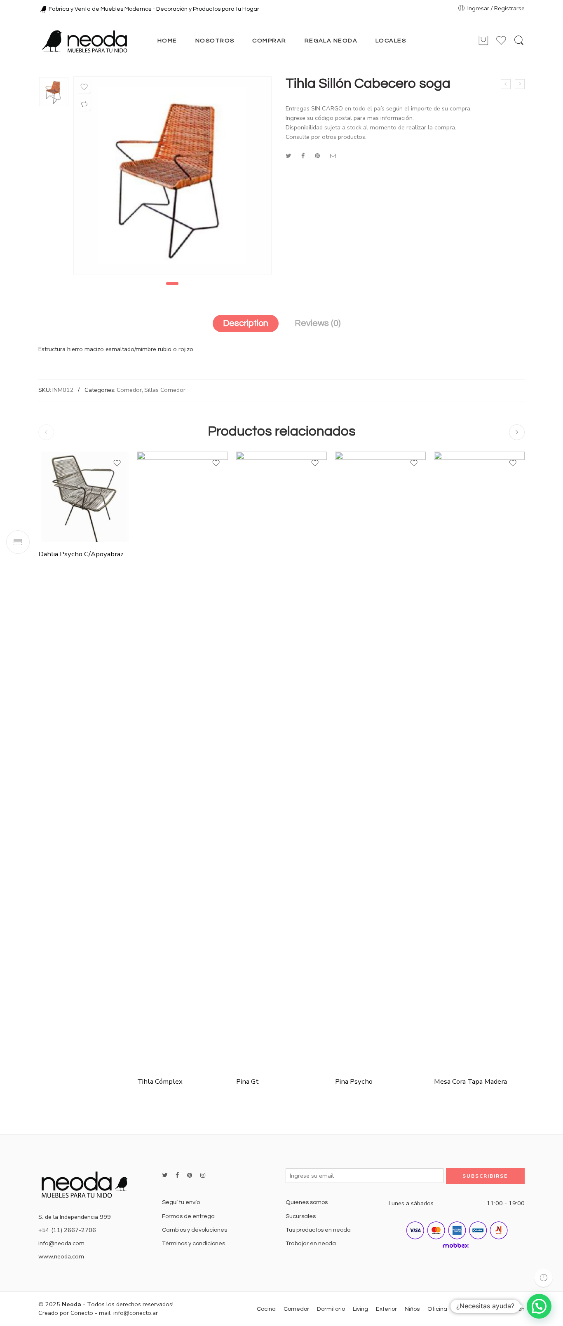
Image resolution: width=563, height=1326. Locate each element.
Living (360, 1309)
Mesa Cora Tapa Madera (470, 1081)
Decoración (470, 1309)
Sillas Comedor (164, 390)
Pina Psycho (354, 1081)
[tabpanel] (172, 177)
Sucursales (301, 1216)
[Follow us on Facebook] (177, 1175)
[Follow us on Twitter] (164, 1175)
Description (245, 323)
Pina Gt (247, 1081)
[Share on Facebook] (303, 156)
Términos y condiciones (193, 1243)
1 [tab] (172, 283)
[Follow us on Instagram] (202, 1175)
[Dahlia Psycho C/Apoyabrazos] (83, 497)
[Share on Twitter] (288, 156)
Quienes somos (307, 1202)
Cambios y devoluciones (194, 1230)
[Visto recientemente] (543, 1277)
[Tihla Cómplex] (506, 84)
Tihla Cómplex (160, 1081)
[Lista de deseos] (84, 87)
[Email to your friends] (333, 156)
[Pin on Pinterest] (317, 156)
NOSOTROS (215, 40)
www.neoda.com (61, 1256)
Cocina (266, 1309)
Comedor (129, 390)
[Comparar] (84, 104)
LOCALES (390, 40)
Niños (412, 1309)
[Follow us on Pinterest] (189, 1175)
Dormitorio (331, 1309)
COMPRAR (269, 40)
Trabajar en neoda (311, 1243)
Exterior (386, 1309)
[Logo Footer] (87, 1184)
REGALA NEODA (331, 40)
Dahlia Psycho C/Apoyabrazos (83, 554)
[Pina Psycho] (380, 761)
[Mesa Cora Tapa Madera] (479, 761)
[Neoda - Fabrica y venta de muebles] (84, 40)
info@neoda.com (61, 1243)
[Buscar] (519, 41)
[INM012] (53, 91)
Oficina (437, 1309)
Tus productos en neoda (318, 1230)
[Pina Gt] (281, 761)
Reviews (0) (317, 323)
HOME (167, 40)
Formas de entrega (188, 1216)
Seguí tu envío (181, 1202)
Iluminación (509, 1309)
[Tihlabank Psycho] (520, 84)
